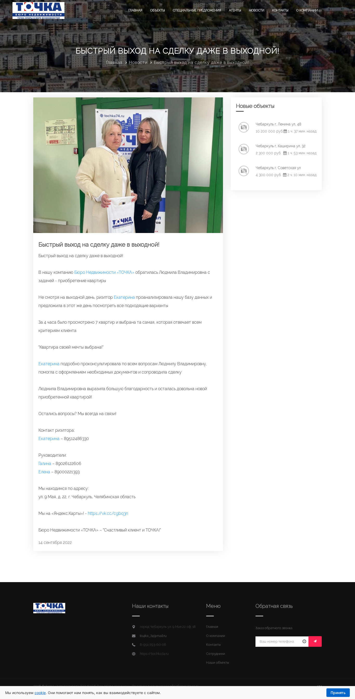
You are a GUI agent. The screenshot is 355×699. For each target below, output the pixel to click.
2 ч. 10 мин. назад (301, 175)
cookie (40, 692)
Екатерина (124, 297)
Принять (338, 692)
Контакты (280, 10)
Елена (44, 471)
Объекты (157, 10)
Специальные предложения (197, 10)
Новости (256, 10)
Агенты (235, 10)
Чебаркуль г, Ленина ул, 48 (278, 124)
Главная (135, 10)
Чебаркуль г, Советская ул (278, 168)
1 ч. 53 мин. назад (302, 153)
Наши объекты (217, 662)
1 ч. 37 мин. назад (302, 131)
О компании (307, 10)
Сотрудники (215, 654)
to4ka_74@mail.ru (153, 636)
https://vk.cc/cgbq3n (108, 513)
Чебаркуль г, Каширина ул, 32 (280, 146)
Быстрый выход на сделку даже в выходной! (99, 244)
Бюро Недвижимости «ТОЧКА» (104, 272)
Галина (44, 463)
